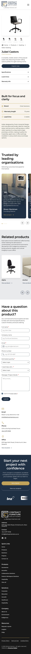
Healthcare (5, 600)
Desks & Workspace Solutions (10, 576)
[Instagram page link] (5, 538)
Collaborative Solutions (8, 573)
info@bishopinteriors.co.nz (10, 417)
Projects (4, 555)
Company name (7, 335)
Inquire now (15, 66)
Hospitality (5, 579)
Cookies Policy (25, 640)
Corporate (4, 591)
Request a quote (6, 626)
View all (4, 582)
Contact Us (5, 558)
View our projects (15, 488)
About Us (4, 611)
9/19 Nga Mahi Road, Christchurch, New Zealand (14, 525)
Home (3, 547)
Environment (5, 614)
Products (4, 550)
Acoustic (4, 597)
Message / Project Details (10, 375)
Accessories (5, 567)
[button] (27, 5)
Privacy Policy (5, 640)
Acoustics (4, 570)
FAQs (3, 632)
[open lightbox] (15, 24)
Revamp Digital (12, 648)
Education (5, 594)
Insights (4, 629)
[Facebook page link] (2, 538)
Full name (5, 327)
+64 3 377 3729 (6, 431)
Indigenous (5, 617)
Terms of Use (15, 640)
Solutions (4, 553)
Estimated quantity (8, 359)
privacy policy (13, 393)
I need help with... (8, 367)
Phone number (6, 351)
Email (4, 343)
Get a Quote (15, 483)
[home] (9, 4)
